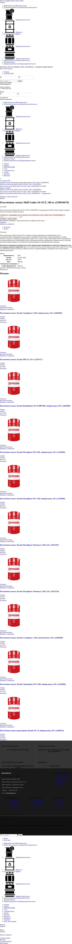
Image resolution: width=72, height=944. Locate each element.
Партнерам (60, 801)
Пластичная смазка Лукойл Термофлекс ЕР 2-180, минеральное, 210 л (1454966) (33, 684)
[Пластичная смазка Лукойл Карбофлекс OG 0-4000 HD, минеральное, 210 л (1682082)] (14, 397)
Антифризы (60, 785)
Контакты (60, 805)
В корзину (3, 219)
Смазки (8, 182)
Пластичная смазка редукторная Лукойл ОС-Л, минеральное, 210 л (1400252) (32, 731)
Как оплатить (61, 806)
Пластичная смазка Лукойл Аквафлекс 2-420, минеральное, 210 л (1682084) (31, 313)
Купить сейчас (12, 219)
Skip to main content (17, 1)
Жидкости (60, 783)
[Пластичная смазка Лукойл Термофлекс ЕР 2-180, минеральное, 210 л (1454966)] (14, 675)
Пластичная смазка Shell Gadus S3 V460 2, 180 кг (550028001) (20, 191)
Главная (2, 182)
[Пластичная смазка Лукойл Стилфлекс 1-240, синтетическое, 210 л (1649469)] (14, 629)
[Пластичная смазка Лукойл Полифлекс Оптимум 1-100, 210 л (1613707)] (14, 536)
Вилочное (36, 806)
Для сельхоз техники (15, 805)
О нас (59, 800)
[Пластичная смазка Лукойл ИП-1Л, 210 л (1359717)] (14, 351)
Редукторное (37, 803)
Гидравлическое (38, 800)
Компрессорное (38, 801)
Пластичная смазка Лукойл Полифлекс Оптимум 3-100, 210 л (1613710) (29, 591)
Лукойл (2, 318)
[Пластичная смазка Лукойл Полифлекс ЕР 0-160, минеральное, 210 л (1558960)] (14, 443)
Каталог (59, 803)
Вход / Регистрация (10, 921)
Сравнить (7, 920)
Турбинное (36, 805)
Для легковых (13, 800)
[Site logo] (9, 79)
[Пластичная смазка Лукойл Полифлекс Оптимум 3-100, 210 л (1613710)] (14, 582)
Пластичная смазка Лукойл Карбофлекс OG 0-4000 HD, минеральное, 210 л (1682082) (35, 406)
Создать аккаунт (5, 938)
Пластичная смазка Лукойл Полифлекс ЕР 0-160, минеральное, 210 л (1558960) (32, 452)
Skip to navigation (5, 1)
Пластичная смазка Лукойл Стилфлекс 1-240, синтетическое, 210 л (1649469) (31, 638)
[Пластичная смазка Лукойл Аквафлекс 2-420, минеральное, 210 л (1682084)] (14, 304)
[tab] (7, 227)
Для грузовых (13, 806)
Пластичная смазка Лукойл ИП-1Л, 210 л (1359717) (21, 359)
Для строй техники (15, 803)
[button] (3, 322)
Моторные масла (62, 775)
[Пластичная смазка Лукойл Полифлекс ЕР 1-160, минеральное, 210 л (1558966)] (14, 490)
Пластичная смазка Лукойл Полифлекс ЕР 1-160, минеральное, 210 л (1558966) (32, 499)
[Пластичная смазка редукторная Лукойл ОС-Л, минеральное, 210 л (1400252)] (14, 722)
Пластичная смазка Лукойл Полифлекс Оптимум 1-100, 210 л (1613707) (29, 545)
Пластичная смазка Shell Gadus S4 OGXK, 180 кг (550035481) (20, 186)
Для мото (12, 801)
